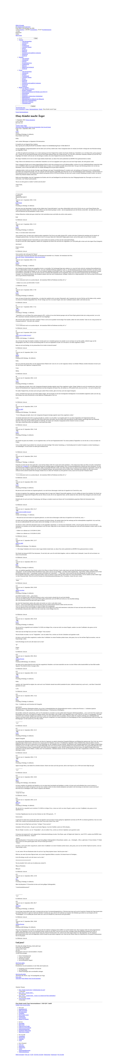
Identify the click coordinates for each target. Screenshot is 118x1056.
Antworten (18, 127)
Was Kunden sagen (24, 1015)
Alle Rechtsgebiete (27, 41)
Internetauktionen (33, 109)
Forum (20, 70)
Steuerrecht (25, 54)
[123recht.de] (23, 26)
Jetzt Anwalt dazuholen (35, 127)
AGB (20, 1040)
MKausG (18, 802)
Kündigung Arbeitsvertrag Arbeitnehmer (32, 96)
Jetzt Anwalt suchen (21, 974)
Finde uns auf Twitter (24, 1026)
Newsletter (21, 1023)
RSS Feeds (21, 1024)
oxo (17, 698)
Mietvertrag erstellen (24, 1032)
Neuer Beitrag (25, 127)
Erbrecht (24, 44)
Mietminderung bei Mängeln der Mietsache (33, 99)
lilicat (17, 780)
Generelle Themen (26, 47)
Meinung (24, 66)
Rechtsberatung (23, 1012)
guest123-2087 (19, 409)
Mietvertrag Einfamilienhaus (29, 100)
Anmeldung (22, 1036)
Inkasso (24, 48)
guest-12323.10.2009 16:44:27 (23, 335)
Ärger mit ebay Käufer (24, 998)
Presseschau (22, 1016)
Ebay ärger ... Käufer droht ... (26, 992)
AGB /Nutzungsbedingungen (24, 1049)
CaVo (17, 131)
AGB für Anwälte (38, 1054)
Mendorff (18, 905)
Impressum (25, 94)
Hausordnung (25, 93)
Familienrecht (25, 45)
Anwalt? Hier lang (20, 107)
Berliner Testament (27, 90)
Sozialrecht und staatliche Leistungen (31, 53)
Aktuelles (21, 1039)
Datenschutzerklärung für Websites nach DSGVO (34, 91)
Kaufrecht (24, 50)
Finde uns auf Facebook (25, 1027)
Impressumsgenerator (24, 1029)
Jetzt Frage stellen (20, 963)
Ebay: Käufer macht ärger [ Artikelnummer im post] (32, 990)
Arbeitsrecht (25, 42)
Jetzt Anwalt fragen (46, 127)
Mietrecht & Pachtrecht (28, 67)
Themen (21, 40)
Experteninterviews (27, 63)
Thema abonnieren (30, 120)
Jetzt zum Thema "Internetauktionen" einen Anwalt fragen (30, 257)
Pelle (17, 564)
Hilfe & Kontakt (20, 25)
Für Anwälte (61, 1054)
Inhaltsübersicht (23, 1009)
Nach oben (18, 977)
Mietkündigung (26, 97)
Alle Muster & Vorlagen (28, 89)
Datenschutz (22, 1047)
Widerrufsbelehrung (24, 1052)
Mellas (17, 355)
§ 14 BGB (25, 466)
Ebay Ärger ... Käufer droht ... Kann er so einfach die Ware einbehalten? (37, 995)
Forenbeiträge (33, 29)
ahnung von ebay (20, 590)
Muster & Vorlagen (24, 87)
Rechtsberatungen (46, 29)
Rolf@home (19, 203)
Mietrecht (24, 51)
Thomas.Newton (20, 659)
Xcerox (17, 262)
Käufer (40, 109)
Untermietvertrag (26, 103)
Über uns (21, 1044)
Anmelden (21, 1013)
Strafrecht (24, 55)
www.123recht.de (20, 109)
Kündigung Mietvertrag (25, 1030)
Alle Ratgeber (25, 58)
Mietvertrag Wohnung (27, 102)
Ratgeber (22, 29)
